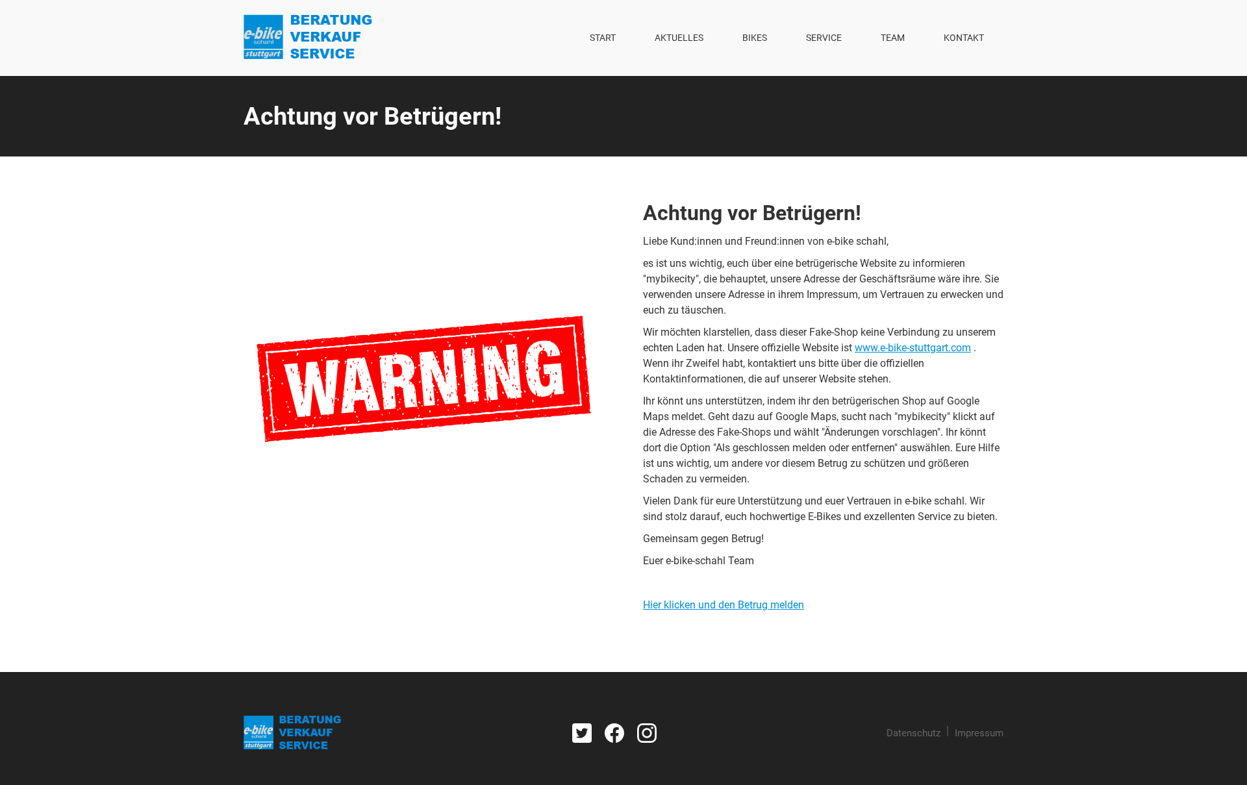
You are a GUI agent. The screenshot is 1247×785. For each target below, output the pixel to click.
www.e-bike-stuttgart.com (913, 348)
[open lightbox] (424, 379)
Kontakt (964, 37)
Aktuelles (679, 37)
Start (603, 37)
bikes (754, 37)
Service (824, 37)
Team (893, 37)
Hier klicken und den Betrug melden (723, 605)
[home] (308, 38)
